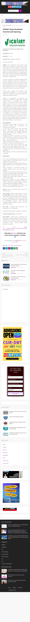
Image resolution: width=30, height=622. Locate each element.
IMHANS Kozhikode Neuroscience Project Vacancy (18, 412)
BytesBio (3, 544)
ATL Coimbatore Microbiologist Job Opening (18, 271)
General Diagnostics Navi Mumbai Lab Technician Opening (19, 265)
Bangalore (5, 452)
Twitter (14, 233)
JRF (2, 549)
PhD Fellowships (5, 551)
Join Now (22, 235)
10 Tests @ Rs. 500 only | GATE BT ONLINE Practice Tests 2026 (16, 581)
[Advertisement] (15, 607)
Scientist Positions (17, 245)
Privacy (18, 397)
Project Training (5, 556)
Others (12, 245)
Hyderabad (5, 455)
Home (4, 25)
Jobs (9, 245)
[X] (28, 15)
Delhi (4, 444)
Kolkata (4, 447)
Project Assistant (5, 554)
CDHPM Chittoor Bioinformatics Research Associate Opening (17, 433)
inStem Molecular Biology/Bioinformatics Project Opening (17, 428)
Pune (4, 458)
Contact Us (20, 587)
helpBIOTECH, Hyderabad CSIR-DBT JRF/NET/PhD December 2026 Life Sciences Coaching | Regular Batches (18, 537)
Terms (14, 397)
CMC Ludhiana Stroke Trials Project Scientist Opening (18, 277)
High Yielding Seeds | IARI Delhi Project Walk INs (17, 422)
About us (14, 587)
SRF (2, 561)
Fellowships (4, 547)
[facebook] (26, 15)
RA (2, 559)
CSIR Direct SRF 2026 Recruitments (16, 416)
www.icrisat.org (17, 120)
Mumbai (5, 449)
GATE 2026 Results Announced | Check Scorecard (16, 575)
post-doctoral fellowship (7, 563)
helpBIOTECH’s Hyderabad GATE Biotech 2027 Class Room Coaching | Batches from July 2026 (17, 570)
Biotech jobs (8, 25)
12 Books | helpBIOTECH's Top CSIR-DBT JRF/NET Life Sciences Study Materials (18, 525)
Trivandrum (5, 460)
